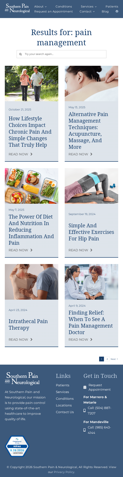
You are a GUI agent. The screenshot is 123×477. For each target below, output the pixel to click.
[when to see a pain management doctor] (91, 266)
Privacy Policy (64, 472)
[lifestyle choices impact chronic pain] (31, 67)
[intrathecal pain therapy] (31, 266)
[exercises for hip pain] (91, 170)
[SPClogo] (17, 5)
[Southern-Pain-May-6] (31, 170)
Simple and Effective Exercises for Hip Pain (91, 232)
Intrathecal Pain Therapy (28, 324)
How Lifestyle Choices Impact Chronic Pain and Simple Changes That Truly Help (30, 131)
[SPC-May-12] (91, 67)
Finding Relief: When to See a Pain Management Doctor (91, 322)
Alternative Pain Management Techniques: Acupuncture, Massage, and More (88, 130)
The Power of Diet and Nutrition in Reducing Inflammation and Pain (31, 229)
